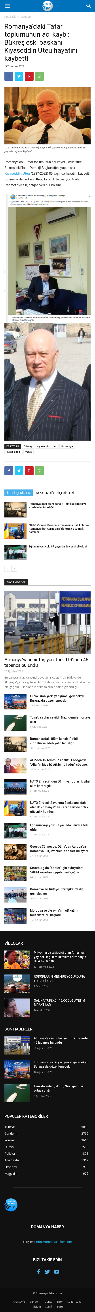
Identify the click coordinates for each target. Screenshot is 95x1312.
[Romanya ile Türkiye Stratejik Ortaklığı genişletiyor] (15, 895)
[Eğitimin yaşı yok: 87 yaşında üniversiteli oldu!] (15, 552)
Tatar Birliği (13, 451)
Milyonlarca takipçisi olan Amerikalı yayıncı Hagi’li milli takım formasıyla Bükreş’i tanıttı (60, 957)
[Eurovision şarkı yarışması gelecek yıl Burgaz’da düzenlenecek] (15, 701)
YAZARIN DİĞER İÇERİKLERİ (54, 493)
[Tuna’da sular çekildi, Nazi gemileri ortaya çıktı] (15, 723)
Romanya (67, 446)
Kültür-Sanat (74, 1302)
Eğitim (37, 1306)
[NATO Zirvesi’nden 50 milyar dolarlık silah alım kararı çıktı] (15, 787)
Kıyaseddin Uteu (47, 446)
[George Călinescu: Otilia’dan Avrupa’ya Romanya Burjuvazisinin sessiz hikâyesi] (15, 852)
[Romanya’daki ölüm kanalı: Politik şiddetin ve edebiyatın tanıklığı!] (15, 509)
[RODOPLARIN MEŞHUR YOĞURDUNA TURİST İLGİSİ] (17, 984)
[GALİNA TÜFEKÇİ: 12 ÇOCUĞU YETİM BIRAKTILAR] (17, 1007)
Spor (60, 1302)
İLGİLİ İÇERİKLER (18, 493)
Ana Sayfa (10, 16)
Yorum (61, 1306)
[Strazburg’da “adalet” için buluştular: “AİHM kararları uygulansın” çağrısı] (15, 873)
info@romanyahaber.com (54, 1242)
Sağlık (48, 1306)
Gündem (26, 16)
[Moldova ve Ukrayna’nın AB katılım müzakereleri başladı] (15, 916)
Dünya (49, 1302)
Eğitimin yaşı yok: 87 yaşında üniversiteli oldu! (58, 546)
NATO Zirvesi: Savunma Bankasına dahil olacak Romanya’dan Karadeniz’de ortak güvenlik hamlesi (59, 528)
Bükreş (28, 446)
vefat (28, 451)
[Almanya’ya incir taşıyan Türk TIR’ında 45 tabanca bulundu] (47, 622)
